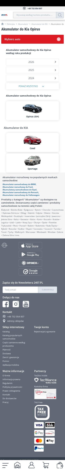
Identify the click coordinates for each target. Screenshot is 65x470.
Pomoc (6, 361)
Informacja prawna (11, 379)
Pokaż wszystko (28, 86)
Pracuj (5, 402)
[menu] (5, 465)
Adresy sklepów (15, 320)
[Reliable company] (45, 394)
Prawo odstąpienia (11, 390)
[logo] (7, 15)
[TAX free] (45, 412)
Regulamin (7, 383)
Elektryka (11, 24)
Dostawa (7, 353)
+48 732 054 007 (15, 316)
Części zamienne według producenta (14, 344)
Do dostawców (9, 398)
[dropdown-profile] (31, 465)
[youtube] (26, 304)
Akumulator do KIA (39, 24)
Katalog (6, 331)
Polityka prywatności (12, 387)
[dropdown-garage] (17, 465)
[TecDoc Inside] (45, 380)
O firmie (6, 375)
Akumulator (23, 24)
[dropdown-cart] (46, 465)
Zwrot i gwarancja (11, 357)
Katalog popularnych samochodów (12, 337)
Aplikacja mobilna (11, 364)
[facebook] (6, 304)
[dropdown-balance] (60, 465)
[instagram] (16, 304)
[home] (2, 24)
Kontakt (6, 394)
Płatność (7, 349)
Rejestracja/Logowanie (44, 331)
